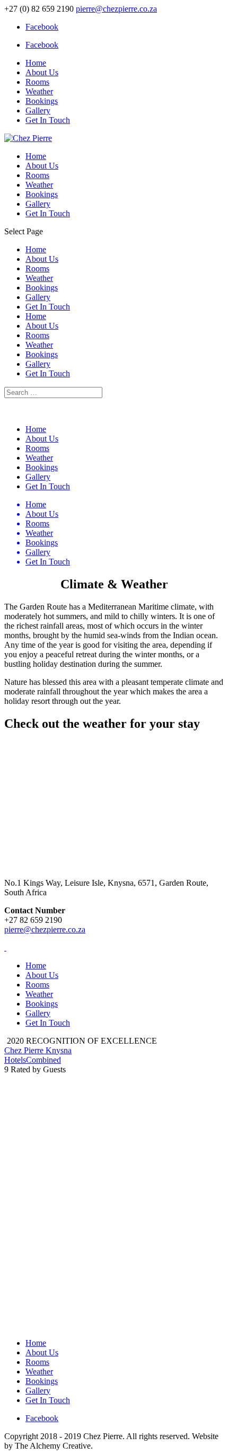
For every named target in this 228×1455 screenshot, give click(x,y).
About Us (41, 72)
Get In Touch (47, 120)
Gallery (37, 110)
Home (35, 62)
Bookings (41, 100)
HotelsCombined (32, 1059)
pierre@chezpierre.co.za (44, 929)
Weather (39, 91)
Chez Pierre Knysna (38, 1050)
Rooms (37, 81)
